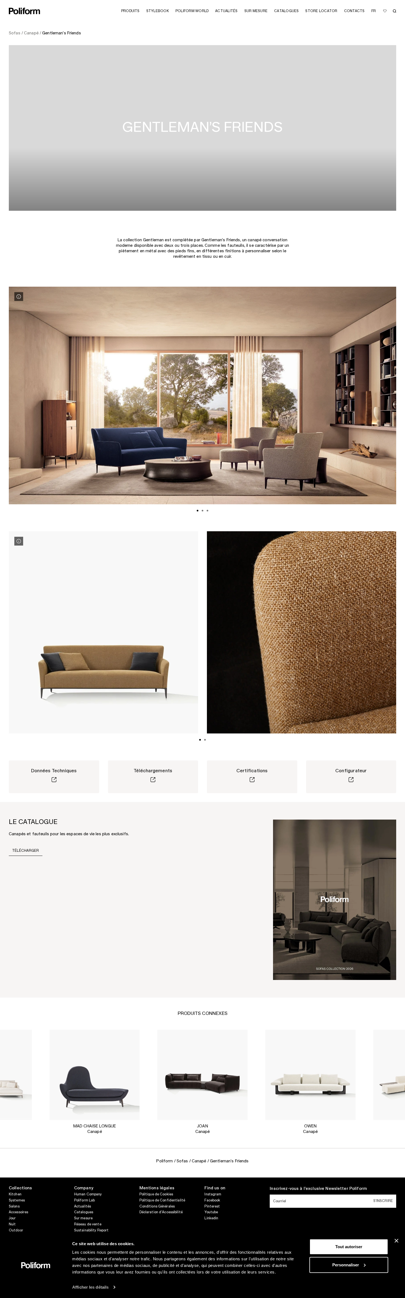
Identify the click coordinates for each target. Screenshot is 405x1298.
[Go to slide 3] (207, 510)
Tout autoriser (348, 1246)
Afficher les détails (90, 1287)
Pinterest (212, 1206)
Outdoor (16, 1230)
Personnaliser (345, 1264)
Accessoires (18, 1212)
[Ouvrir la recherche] (394, 11)
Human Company (88, 1194)
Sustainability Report (91, 1230)
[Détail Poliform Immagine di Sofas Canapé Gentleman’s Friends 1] (18, 296)
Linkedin (211, 1218)
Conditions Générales (157, 1206)
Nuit (12, 1224)
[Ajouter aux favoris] (385, 11)
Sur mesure (83, 1218)
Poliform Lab (84, 1200)
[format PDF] (334, 899)
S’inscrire (383, 1201)
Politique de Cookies (156, 1194)
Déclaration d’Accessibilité (161, 1212)
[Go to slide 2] (202, 510)
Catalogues (83, 1212)
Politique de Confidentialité (162, 1200)
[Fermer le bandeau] (396, 1241)
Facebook (212, 1200)
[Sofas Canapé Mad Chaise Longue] (94, 1075)
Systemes (17, 1200)
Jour (12, 1218)
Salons (14, 1206)
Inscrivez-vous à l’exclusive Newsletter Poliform (318, 1189)
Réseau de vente (87, 1224)
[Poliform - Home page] (24, 11)
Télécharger (25, 850)
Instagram (212, 1194)
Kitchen (15, 1194)
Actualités (82, 1206)
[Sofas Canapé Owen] (310, 1075)
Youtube (211, 1212)
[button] (23, 1038)
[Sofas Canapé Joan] (202, 1075)
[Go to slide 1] (197, 510)
